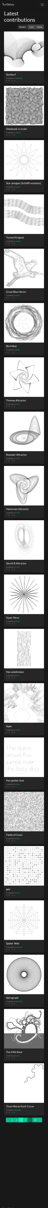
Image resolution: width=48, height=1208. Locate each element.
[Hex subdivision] (24, 648)
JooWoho (17, 241)
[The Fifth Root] (24, 1029)
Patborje (17, 784)
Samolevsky (18, 947)
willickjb (17, 295)
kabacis (16, 676)
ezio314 (17, 404)
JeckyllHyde (18, 78)
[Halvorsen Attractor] (24, 485)
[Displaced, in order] (24, 105)
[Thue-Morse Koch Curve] (24, 1083)
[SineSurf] (24, 51)
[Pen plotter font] (24, 757)
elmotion (17, 187)
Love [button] (31, 27)
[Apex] (24, 703)
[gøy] (24, 866)
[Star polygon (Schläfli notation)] (24, 160)
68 (35, 1120)
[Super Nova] (24, 594)
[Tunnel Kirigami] (24, 214)
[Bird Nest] (24, 323)
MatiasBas (17, 1110)
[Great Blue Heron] (24, 268)
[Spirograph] (24, 974)
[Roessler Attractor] (24, 431)
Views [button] (39, 27)
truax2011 (17, 133)
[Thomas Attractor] (24, 377)
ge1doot (17, 730)
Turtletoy (8, 4)
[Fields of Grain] (24, 811)
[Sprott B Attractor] (24, 540)
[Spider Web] (24, 920)
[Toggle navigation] (42, 4)
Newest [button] (22, 27)
